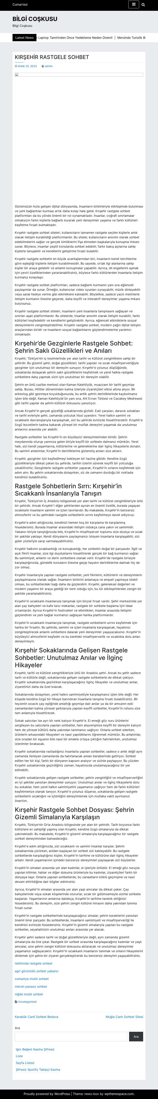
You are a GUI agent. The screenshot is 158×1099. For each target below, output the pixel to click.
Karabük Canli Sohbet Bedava (36, 1017)
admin (49, 66)
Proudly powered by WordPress (47, 1094)
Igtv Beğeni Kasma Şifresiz (35, 1049)
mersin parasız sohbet (31, 986)
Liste (19, 1056)
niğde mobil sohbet (29, 994)
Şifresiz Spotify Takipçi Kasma (38, 1069)
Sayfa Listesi (25, 1063)
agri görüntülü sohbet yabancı (37, 971)
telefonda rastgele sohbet (33, 963)
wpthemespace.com (119, 1094)
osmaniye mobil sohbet (32, 979)
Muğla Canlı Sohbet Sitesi (124, 1017)
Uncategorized (27, 1001)
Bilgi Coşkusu (35, 18)
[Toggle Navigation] (133, 4)
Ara (17, 1028)
